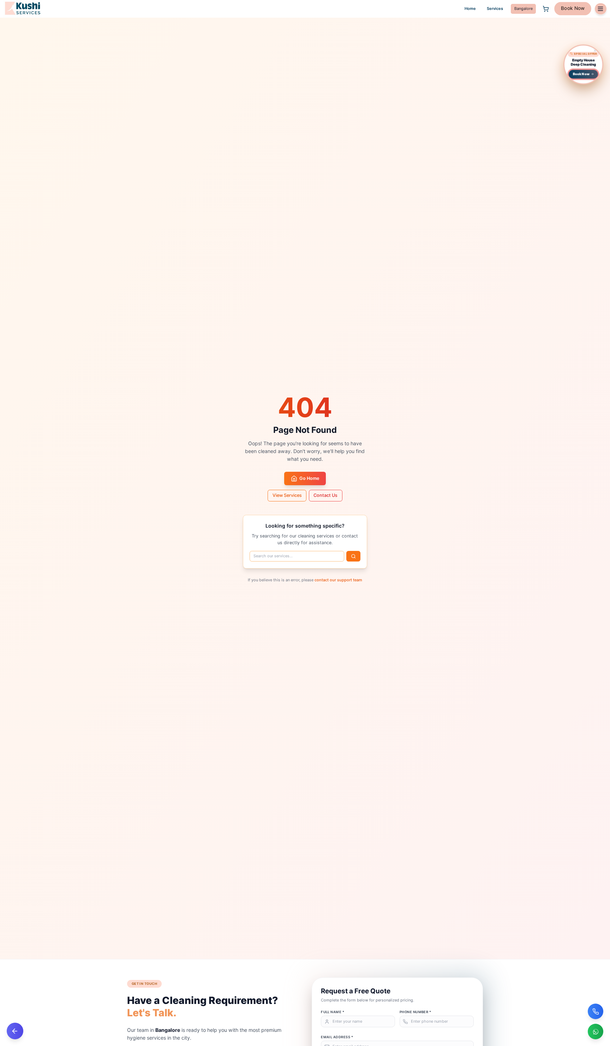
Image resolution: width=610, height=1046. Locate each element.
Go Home (309, 478)
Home (470, 8)
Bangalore (523, 8)
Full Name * (332, 1012)
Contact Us (325, 495)
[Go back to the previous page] (15, 1031)
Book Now (573, 8)
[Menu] (600, 9)
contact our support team (338, 579)
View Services (287, 495)
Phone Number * (415, 1012)
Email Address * (337, 1037)
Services (495, 8)
